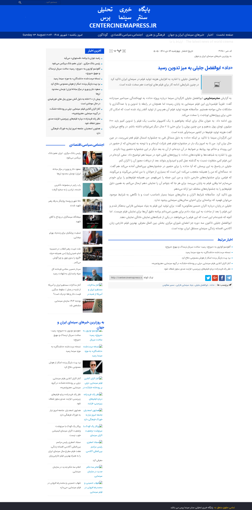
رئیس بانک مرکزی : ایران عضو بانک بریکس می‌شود (76, 64)
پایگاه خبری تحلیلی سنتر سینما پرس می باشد (191, 508)
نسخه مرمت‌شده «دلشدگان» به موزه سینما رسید (208, 252)
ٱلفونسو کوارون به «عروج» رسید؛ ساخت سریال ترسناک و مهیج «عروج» (198, 247)
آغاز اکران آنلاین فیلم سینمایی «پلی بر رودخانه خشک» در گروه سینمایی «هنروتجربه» (191, 263)
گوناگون (103, 34)
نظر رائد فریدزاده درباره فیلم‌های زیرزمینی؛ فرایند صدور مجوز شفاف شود (197, 269)
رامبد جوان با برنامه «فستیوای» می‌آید (82, 58)
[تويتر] (208, 278)
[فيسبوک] (222, 278)
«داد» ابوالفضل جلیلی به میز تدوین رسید (195, 68)
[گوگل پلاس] (215, 278)
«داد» (212, 285)
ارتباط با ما (176, 41)
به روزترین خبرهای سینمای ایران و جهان (213, 56)
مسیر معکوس (168, 285)
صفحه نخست (224, 34)
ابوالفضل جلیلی (201, 285)
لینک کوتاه (148, 278)
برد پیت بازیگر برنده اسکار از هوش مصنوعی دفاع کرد (206, 258)
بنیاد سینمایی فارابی (184, 285)
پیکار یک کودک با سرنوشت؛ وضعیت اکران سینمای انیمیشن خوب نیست (66, 430)
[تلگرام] (229, 278)
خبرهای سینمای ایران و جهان (186, 34)
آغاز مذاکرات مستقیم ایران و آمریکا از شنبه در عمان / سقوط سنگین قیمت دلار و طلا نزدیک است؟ (64, 289)
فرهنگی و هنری (155, 34)
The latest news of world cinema (209, 41)
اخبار (210, 34)
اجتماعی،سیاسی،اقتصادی (127, 34)
